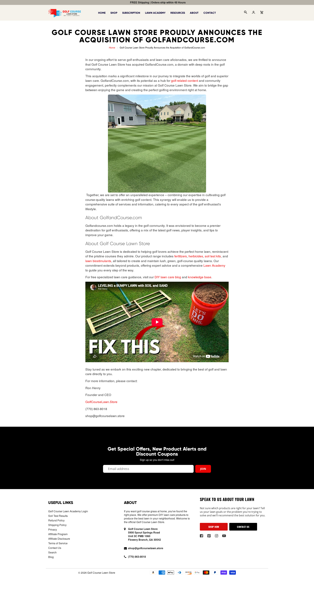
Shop (113, 12)
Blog (51, 557)
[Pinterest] (209, 536)
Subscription (131, 12)
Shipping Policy (57, 525)
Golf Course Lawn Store (101, 572)
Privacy (52, 529)
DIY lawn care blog (168, 277)
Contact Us (54, 548)
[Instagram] (216, 536)
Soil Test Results (58, 516)
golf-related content (184, 80)
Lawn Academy (155, 12)
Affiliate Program (58, 534)
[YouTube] (224, 536)
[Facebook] (201, 536)
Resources (177, 12)
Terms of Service (58, 543)
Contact (209, 12)
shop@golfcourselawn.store (145, 548)
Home (101, 12)
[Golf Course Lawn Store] (64, 12)
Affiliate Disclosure (59, 539)
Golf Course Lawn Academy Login (68, 511)
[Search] (245, 12)
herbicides (196, 256)
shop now (213, 526)
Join (203, 469)
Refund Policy (56, 520)
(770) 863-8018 (137, 556)
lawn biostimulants (98, 261)
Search (52, 552)
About (194, 12)
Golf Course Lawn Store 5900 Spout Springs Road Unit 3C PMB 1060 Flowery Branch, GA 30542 (144, 534)
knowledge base (199, 277)
